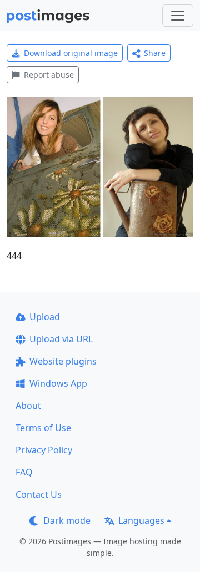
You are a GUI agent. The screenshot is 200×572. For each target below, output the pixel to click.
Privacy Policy (44, 450)
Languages (141, 520)
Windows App (58, 383)
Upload (44, 317)
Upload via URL (61, 339)
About (28, 405)
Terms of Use (43, 428)
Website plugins (63, 361)
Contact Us (39, 494)
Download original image (71, 53)
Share (155, 53)
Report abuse (49, 74)
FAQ (24, 472)
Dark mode (67, 520)
